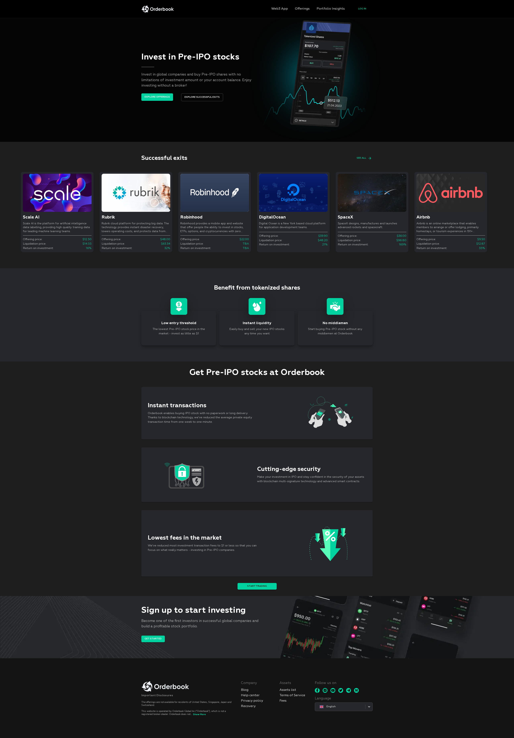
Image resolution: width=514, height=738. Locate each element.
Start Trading (257, 586)
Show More (199, 714)
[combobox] (344, 706)
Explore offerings (157, 97)
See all (361, 158)
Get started (153, 639)
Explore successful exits (202, 97)
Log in (362, 9)
